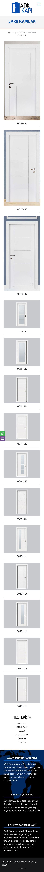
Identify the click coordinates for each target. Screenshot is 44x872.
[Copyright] (22, 868)
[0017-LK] (22, 168)
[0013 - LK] (22, 614)
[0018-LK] (22, 253)
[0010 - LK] (22, 539)
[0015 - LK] (22, 689)
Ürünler (22, 32)
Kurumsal (21, 727)
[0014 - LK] (22, 651)
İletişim (22, 742)
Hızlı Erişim (22, 717)
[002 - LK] (22, 351)
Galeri (22, 731)
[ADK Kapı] (22, 7)
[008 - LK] (22, 464)
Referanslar (22, 734)
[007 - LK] (22, 426)
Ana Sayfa (22, 723)
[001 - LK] (22, 314)
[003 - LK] (22, 389)
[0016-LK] (22, 80)
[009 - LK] (22, 501)
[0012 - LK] (22, 576)
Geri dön (23, 35)
